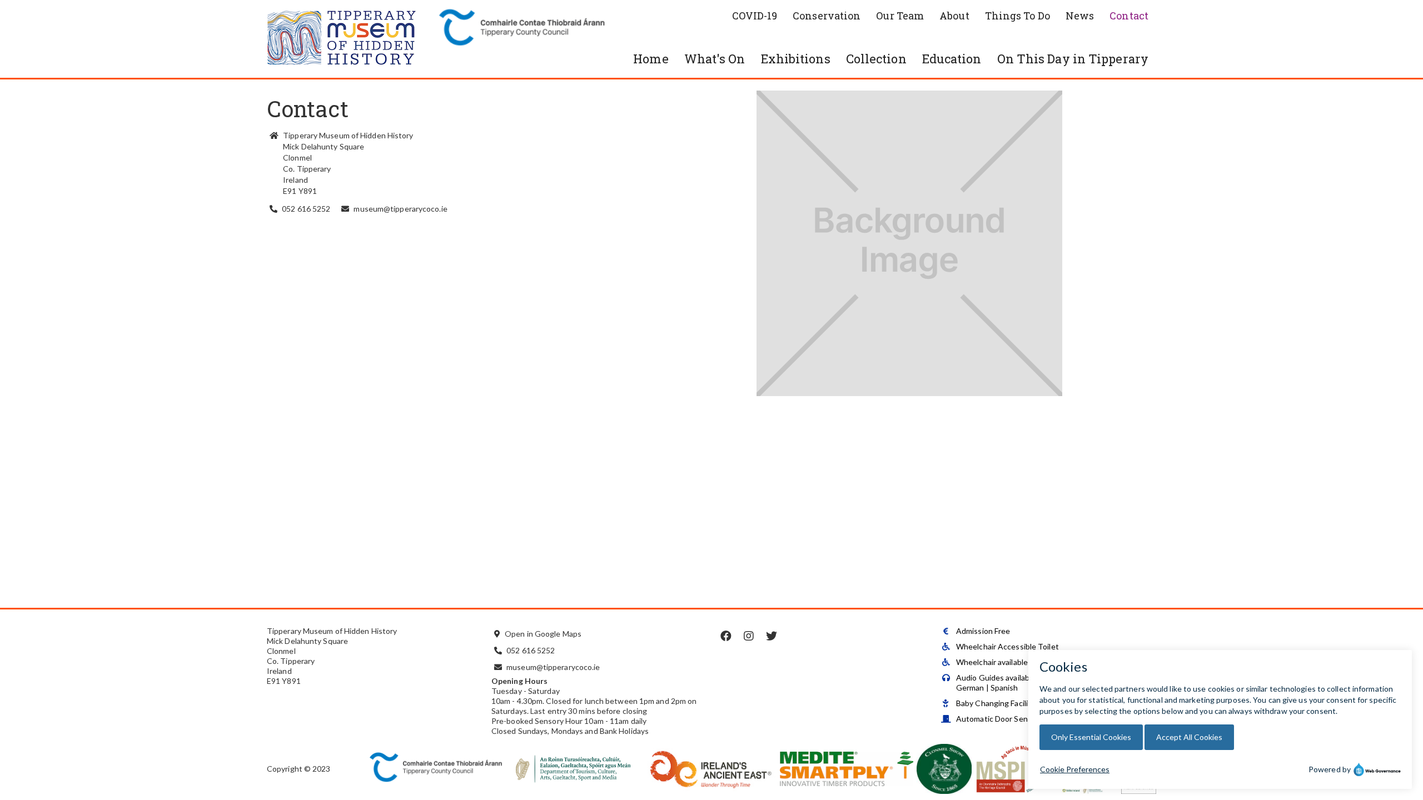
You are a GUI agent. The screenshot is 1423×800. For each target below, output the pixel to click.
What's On (714, 59)
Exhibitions (795, 59)
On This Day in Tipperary (1072, 59)
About (954, 15)
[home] (350, 39)
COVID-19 (754, 15)
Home (650, 59)
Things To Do (1017, 15)
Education (952, 59)
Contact (1128, 15)
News (1080, 15)
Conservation (826, 15)
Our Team (900, 15)
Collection (876, 59)
